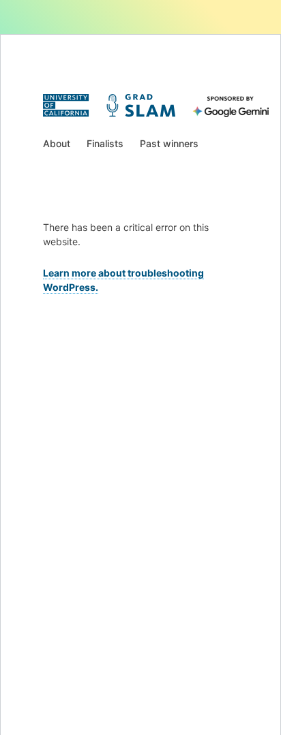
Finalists (105, 143)
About (56, 143)
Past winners (169, 143)
